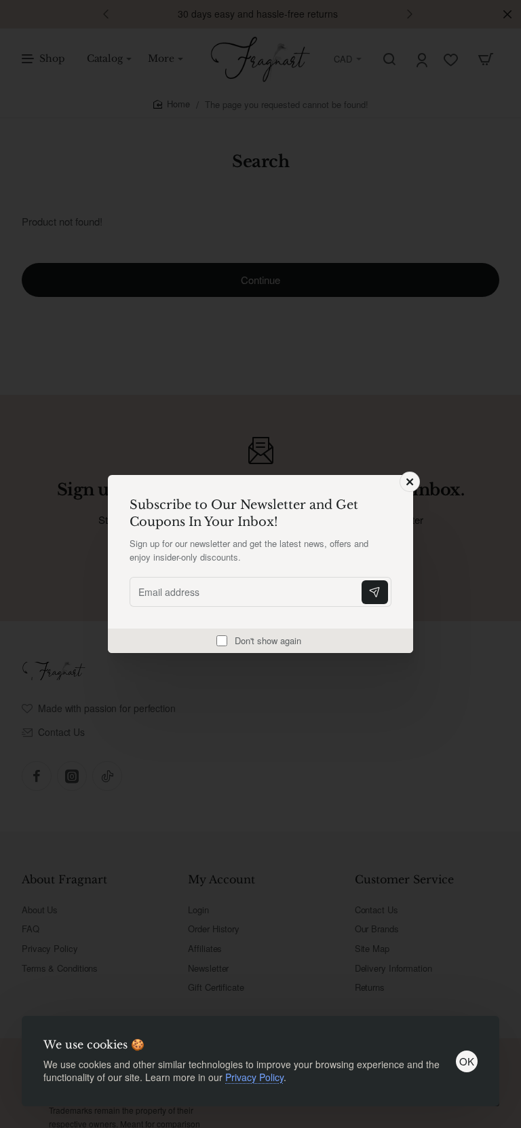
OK (466, 1061)
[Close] (410, 482)
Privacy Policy (254, 1077)
